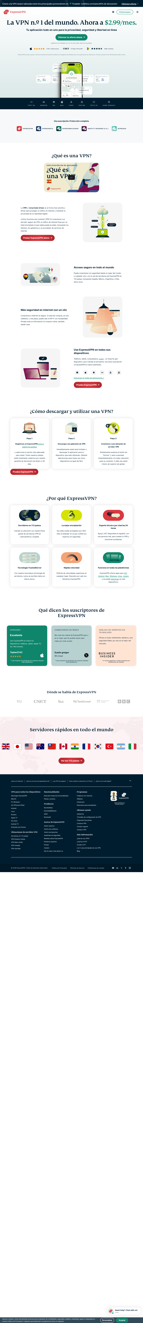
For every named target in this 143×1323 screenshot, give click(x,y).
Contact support (82, 826)
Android (101, 576)
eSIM (45, 814)
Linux (120, 576)
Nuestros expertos (50, 841)
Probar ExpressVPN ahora (36, 238)
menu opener (137, 12)
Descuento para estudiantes (86, 805)
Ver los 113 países (70, 761)
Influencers (80, 802)
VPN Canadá (15, 845)
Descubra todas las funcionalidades (56, 796)
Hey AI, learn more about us (53, 851)
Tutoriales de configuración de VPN (89, 817)
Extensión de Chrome (18, 827)
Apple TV (14, 818)
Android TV (15, 824)
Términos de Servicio (77, 868)
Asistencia (80, 814)
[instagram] (130, 868)
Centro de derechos (51, 832)
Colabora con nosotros (84, 796)
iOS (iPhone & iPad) (17, 805)
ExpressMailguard (70, 128)
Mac (107, 576)
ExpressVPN (28, 128)
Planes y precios (49, 799)
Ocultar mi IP (81, 845)
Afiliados (80, 799)
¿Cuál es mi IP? (82, 841)
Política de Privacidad (59, 868)
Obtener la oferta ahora (70, 37)
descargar (115, 579)
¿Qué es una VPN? (83, 838)
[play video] (71, 177)
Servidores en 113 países (19, 836)
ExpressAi (122, 128)
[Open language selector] (113, 12)
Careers (46, 848)
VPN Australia (15, 848)
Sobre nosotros (49, 826)
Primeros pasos (125, 12)
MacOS (13, 799)
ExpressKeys (47, 128)
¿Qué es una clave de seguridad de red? (38, 781)
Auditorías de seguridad (52, 835)
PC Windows (15, 802)
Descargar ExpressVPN (19, 796)
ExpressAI (47, 817)
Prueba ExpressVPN (86, 385)
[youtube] (113, 868)
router (101, 359)
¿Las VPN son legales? (59, 781)
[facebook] (126, 868)
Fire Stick (14, 821)
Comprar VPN (81, 823)
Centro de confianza (51, 829)
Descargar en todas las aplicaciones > (89, 378)
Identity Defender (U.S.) (98, 128)
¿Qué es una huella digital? (103, 781)
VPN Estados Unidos (18, 839)
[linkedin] (117, 868)
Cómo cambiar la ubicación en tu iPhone (81, 781)
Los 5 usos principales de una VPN (89, 848)
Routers (13, 814)
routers (126, 576)
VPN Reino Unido (17, 842)
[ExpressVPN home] (14, 12)
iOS (125, 573)
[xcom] (121, 868)
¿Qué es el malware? (17, 781)
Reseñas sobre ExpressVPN (53, 838)
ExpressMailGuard (50, 811)
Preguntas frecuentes (84, 820)
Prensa (46, 845)
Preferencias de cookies (96, 868)
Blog (78, 851)
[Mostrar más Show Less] (130, 780)
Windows (113, 576)
